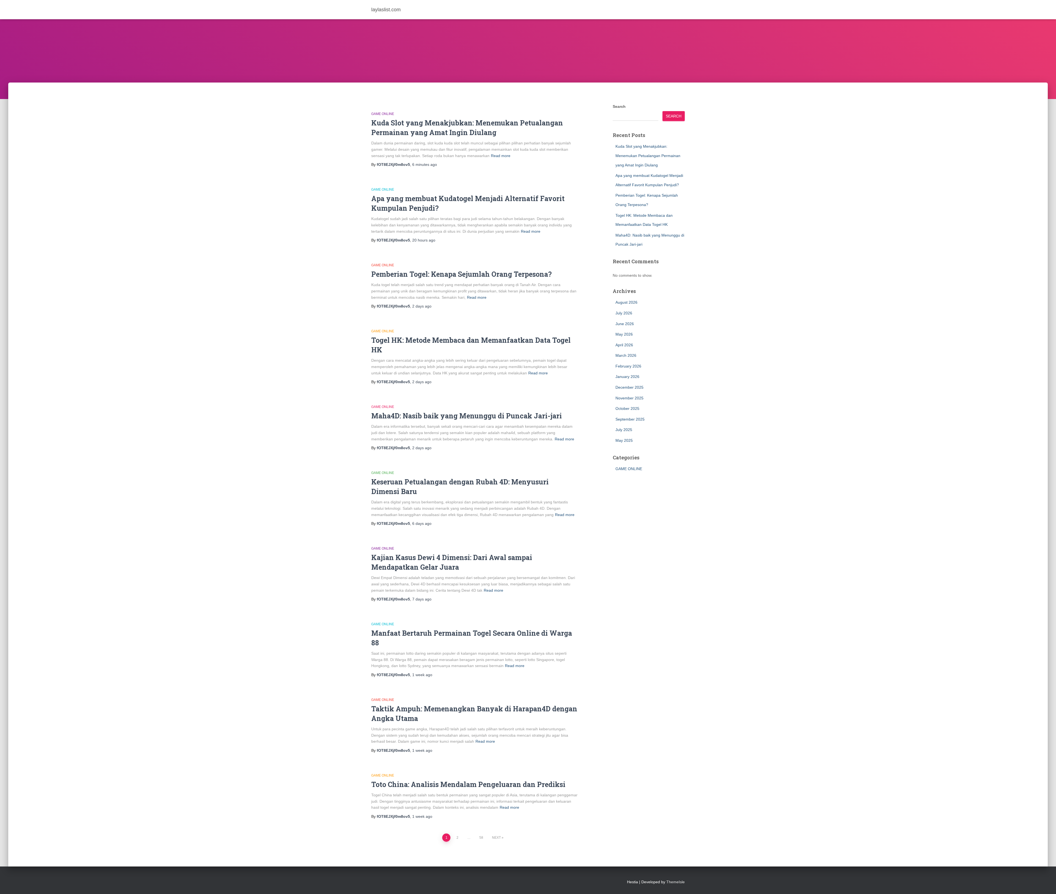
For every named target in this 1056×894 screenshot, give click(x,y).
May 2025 (624, 440)
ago (424, 164)
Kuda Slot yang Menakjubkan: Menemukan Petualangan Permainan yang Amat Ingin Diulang (647, 155)
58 (481, 838)
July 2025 (623, 429)
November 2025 (629, 398)
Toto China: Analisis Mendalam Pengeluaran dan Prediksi (468, 784)
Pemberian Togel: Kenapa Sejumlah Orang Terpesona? (461, 274)
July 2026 (623, 313)
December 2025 (629, 387)
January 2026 (627, 376)
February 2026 (628, 366)
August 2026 (626, 302)
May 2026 (624, 334)
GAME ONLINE (382, 114)
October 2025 (627, 408)
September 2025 (630, 419)
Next (496, 838)
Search (619, 106)
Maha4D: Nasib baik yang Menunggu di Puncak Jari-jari (466, 415)
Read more (500, 155)
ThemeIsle (675, 882)
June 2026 (624, 324)
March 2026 (625, 355)
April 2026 (624, 345)
